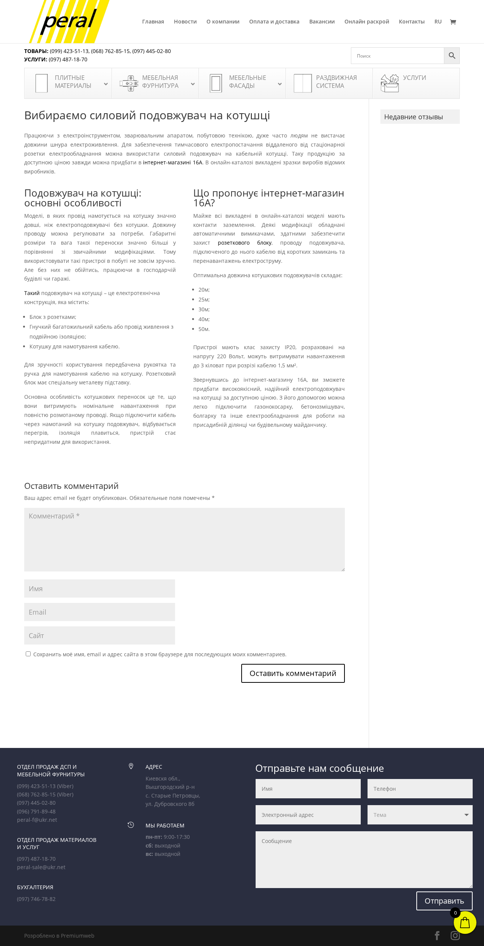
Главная (153, 22)
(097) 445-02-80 (151, 51)
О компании (222, 22)
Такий (32, 293)
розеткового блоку (244, 242)
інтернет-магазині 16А (172, 162)
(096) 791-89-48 (36, 811)
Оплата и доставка (274, 22)
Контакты (412, 22)
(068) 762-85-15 (110, 51)
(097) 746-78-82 (36, 898)
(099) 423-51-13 (68, 51)
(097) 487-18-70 (67, 59)
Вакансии (322, 22)
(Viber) (65, 786)
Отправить (444, 901)
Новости (185, 22)
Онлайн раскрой (366, 22)
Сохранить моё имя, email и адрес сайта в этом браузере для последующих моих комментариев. (160, 654)
